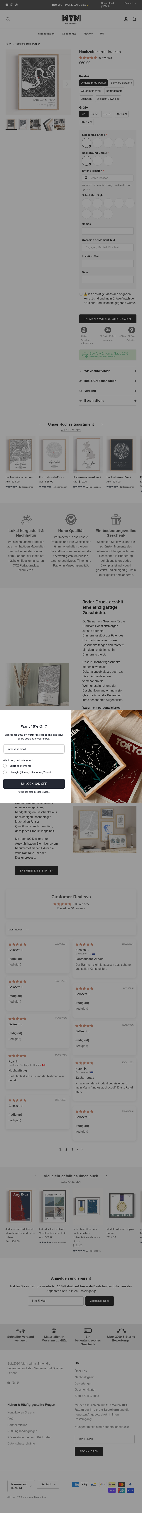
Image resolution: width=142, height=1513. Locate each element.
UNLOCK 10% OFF (34, 783)
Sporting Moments (20, 765)
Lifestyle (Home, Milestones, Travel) (31, 772)
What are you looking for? (18, 760)
